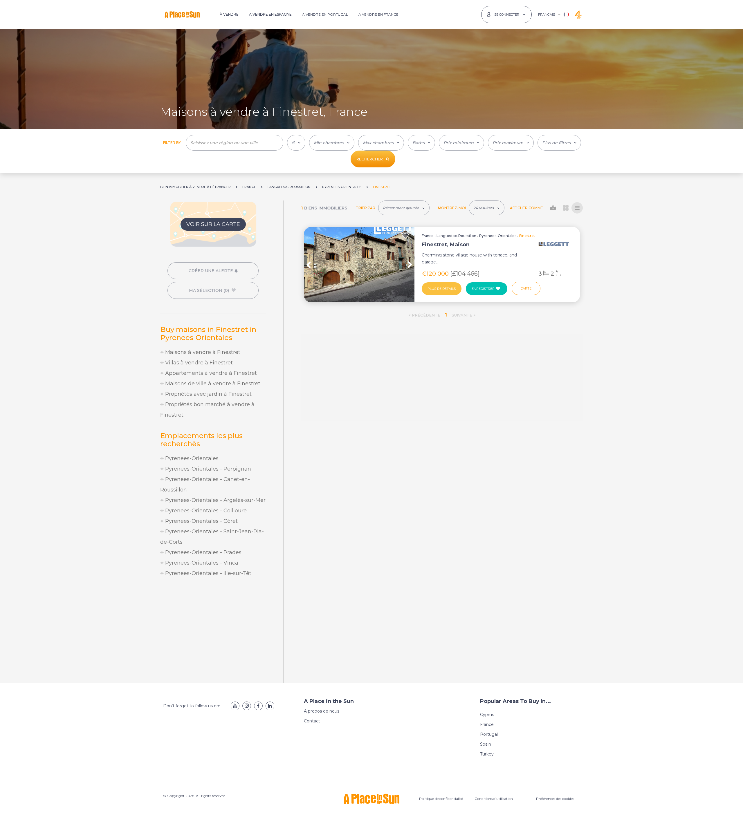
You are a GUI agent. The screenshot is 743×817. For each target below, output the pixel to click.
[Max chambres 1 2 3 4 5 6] (381, 143)
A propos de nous (321, 711)
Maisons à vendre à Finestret (202, 352)
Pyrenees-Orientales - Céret (201, 521)
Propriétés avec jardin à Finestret (208, 394)
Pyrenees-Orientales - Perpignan (207, 469)
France (428, 236)
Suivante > (464, 315)
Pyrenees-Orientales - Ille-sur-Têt (207, 573)
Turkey (487, 754)
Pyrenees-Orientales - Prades (202, 552)
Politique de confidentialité (441, 798)
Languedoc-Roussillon (456, 236)
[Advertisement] (213, 630)
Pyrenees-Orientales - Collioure (205, 510)
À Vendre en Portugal (325, 14)
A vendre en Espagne (270, 14)
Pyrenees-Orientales (191, 458)
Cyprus (487, 714)
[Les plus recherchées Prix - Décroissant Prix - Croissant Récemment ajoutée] (404, 207)
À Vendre (229, 14)
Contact (312, 721)
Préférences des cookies (555, 798)
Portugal (489, 734)
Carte (526, 288)
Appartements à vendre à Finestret (210, 373)
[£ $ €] (296, 143)
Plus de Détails (442, 289)
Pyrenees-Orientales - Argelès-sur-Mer (215, 500)
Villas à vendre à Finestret (198, 362)
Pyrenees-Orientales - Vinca (201, 563)
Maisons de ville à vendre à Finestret (212, 383)
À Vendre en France (378, 14)
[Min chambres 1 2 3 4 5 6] (331, 143)
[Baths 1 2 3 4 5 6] (421, 143)
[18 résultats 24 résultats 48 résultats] (486, 207)
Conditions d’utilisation (494, 798)
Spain (485, 744)
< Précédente (424, 315)
